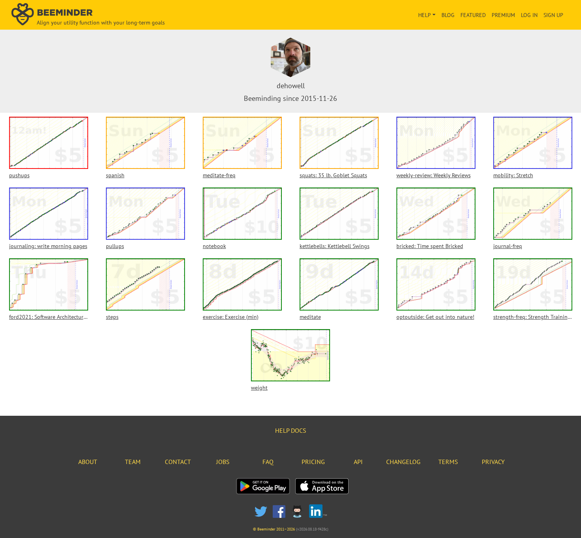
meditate (310, 316)
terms (448, 462)
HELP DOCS (290, 430)
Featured (473, 15)
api (358, 462)
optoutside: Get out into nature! (435, 316)
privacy (493, 462)
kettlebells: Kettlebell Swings (335, 246)
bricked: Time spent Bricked (429, 246)
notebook (214, 246)
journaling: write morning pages (48, 246)
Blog (448, 15)
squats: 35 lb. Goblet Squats (333, 175)
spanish (115, 175)
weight (259, 387)
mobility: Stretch (513, 175)
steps (112, 316)
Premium (503, 15)
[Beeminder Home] (100, 15)
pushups (19, 175)
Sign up (553, 15)
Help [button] (424, 15)
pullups (115, 246)
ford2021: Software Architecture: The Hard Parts (48, 316)
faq (268, 462)
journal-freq (507, 246)
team (133, 462)
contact (178, 462)
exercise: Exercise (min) (230, 316)
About (87, 462)
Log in (529, 15)
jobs (223, 462)
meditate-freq (219, 175)
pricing (313, 462)
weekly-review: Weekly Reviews (433, 175)
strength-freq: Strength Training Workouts (532, 316)
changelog (403, 462)
